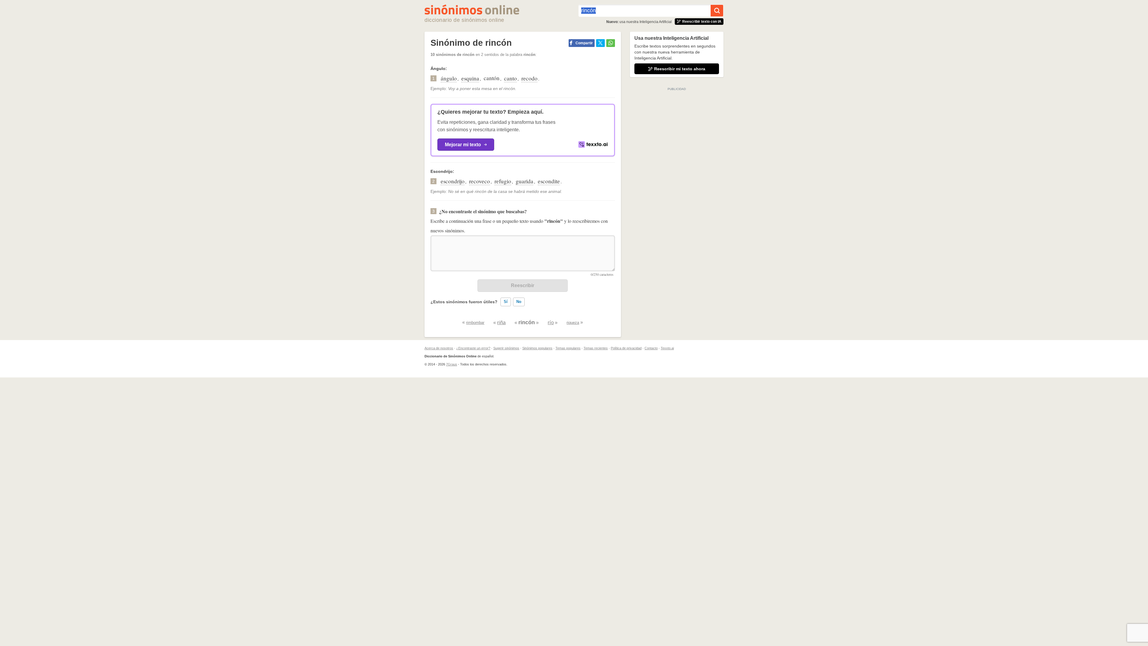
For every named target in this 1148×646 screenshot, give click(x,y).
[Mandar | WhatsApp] (610, 43)
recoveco (479, 181)
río (551, 322)
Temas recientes (596, 348)
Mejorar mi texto (463, 144)
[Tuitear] (600, 43)
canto (510, 78)
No (518, 301)
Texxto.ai (667, 348)
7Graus (451, 364)
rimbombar (475, 322)
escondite (549, 181)
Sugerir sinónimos (506, 348)
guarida (524, 181)
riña (501, 322)
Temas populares (568, 348)
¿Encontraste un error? (473, 348)
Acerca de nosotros (439, 348)
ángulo (449, 78)
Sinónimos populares (537, 348)
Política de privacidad (626, 348)
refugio (502, 181)
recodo (529, 78)
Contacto (651, 348)
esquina (470, 78)
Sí (506, 301)
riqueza (573, 322)
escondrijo (453, 181)
